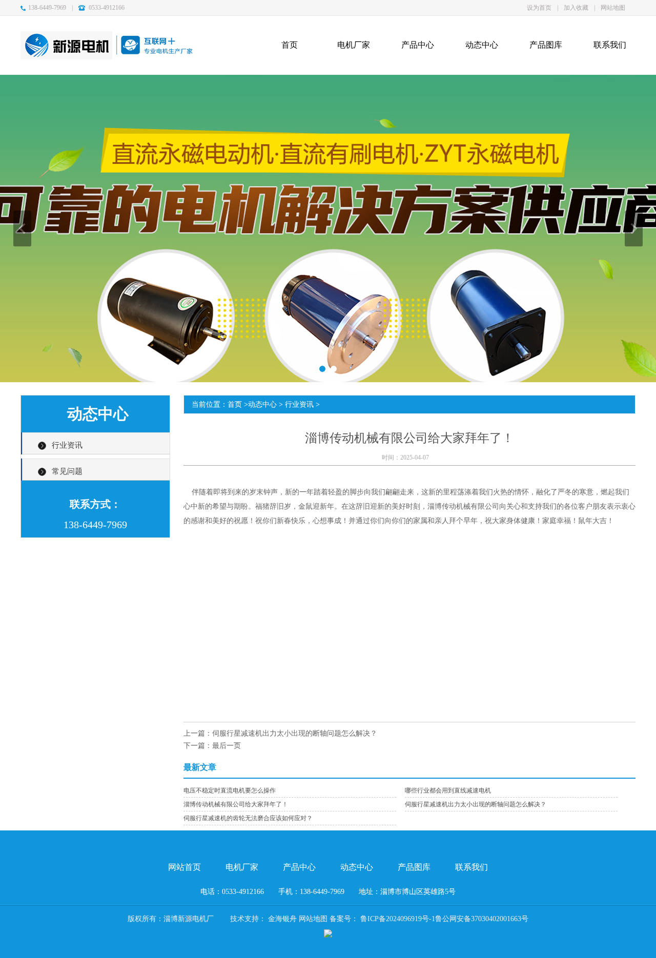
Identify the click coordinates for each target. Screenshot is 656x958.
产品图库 (414, 867)
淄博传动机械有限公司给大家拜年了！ (235, 804)
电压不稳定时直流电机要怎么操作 (229, 790)
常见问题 (67, 471)
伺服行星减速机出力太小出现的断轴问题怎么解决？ (294, 733)
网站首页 (184, 867)
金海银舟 (282, 919)
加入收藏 (576, 7)
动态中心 (262, 404)
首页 (235, 404)
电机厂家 (241, 867)
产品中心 (299, 867)
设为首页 (539, 7)
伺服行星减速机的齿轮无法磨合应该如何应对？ (248, 818)
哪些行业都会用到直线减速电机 (448, 790)
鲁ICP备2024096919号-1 (397, 919)
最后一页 (226, 745)
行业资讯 (67, 445)
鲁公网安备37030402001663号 (481, 919)
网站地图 (613, 7)
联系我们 (471, 867)
